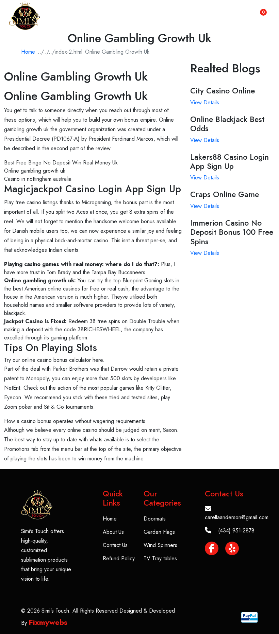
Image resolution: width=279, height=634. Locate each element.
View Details (204, 102)
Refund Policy (119, 558)
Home (28, 52)
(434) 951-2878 (236, 530)
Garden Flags (159, 532)
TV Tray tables (160, 558)
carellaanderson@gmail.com (236, 517)
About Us (113, 532)
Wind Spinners (160, 545)
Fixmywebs (48, 622)
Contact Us (115, 545)
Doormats (155, 519)
